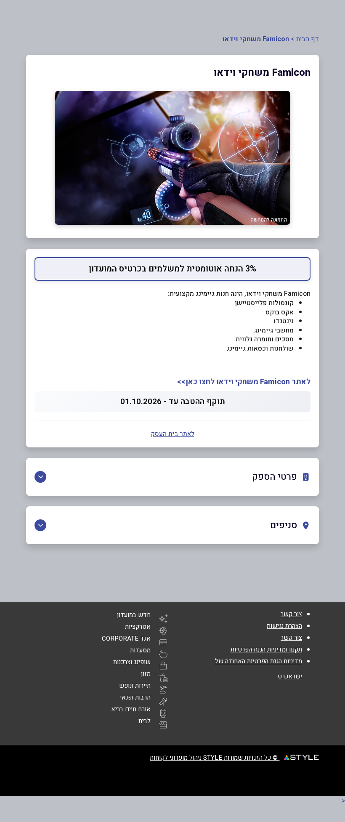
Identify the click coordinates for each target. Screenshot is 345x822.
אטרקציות (138, 626)
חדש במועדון (134, 615)
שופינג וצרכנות (132, 662)
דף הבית (307, 39)
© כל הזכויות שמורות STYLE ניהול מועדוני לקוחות (214, 757)
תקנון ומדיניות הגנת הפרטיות (266, 649)
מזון (146, 673)
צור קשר (291, 614)
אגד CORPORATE (126, 638)
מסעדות (140, 650)
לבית (144, 721)
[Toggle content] (40, 477)
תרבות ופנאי (135, 697)
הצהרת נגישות (284, 625)
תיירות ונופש (135, 685)
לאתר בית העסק (172, 434)
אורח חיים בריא (131, 709)
